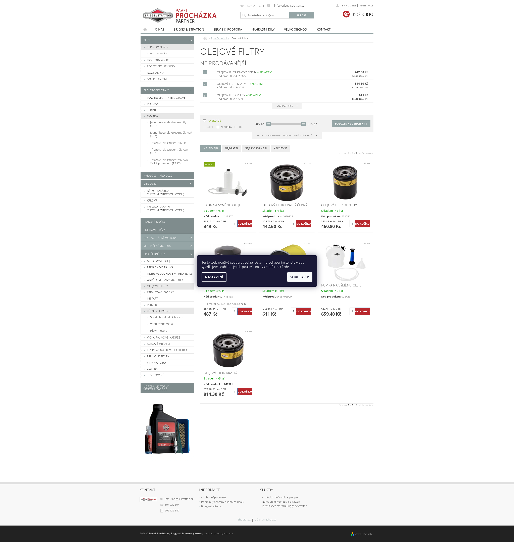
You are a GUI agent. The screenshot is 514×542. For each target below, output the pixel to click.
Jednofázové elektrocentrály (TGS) (168, 124)
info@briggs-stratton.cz (179, 499)
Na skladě (214, 120)
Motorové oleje (159, 261)
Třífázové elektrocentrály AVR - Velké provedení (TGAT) (170, 161)
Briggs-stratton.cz (212, 506)
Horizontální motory (160, 238)
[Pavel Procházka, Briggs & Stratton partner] (180, 13)
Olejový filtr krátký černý (244, 72)
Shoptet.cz (244, 519)
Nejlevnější (210, 148)
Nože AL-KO (155, 73)
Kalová (152, 200)
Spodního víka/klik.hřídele (166, 317)
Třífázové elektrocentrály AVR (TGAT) (169, 151)
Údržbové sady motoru (165, 280)
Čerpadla (150, 183)
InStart (152, 298)
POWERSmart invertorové (166, 97)
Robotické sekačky (161, 66)
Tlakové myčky (154, 222)
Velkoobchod (295, 29)
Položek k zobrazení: (351, 123)
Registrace (366, 5)
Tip (240, 127)
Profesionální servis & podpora (281, 497)
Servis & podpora (228, 29)
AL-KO (148, 40)
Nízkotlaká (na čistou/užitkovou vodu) (165, 192)
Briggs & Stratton (189, 29)
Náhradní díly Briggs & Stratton (281, 501)
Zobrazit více (285, 105)
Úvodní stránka (145, 29)
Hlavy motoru (158, 330)
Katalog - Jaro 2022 (158, 175)
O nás (159, 29)
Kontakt (323, 29)
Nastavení (214, 277)
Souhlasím (299, 277)
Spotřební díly (154, 254)
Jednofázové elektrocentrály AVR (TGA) (171, 134)
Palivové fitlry (158, 356)
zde (286, 267)
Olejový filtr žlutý (239, 95)
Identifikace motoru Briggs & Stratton (284, 506)
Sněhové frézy (154, 230)
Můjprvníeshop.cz (265, 519)
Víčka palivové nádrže (163, 337)
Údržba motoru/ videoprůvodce (156, 388)
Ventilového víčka (161, 324)
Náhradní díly (263, 29)
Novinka (226, 127)
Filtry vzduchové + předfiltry (169, 273)
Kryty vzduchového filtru (167, 350)
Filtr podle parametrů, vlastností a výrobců (285, 135)
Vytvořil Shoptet (364, 534)
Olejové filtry (157, 286)
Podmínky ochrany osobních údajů (222, 502)
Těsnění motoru (159, 311)
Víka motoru (156, 362)
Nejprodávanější (256, 148)
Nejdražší (231, 148)
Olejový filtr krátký (240, 84)
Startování (155, 375)
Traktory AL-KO (158, 60)
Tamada (152, 116)
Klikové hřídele (159, 344)
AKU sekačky (158, 53)
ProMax (152, 104)
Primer (152, 305)
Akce (210, 127)
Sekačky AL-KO (157, 47)
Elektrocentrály (156, 90)
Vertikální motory (157, 246)
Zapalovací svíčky (160, 292)
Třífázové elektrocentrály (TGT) (170, 143)
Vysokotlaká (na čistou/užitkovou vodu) (165, 208)
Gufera (152, 369)
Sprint (151, 110)
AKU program (157, 79)
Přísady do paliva (160, 267)
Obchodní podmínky (213, 497)
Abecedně (280, 148)
